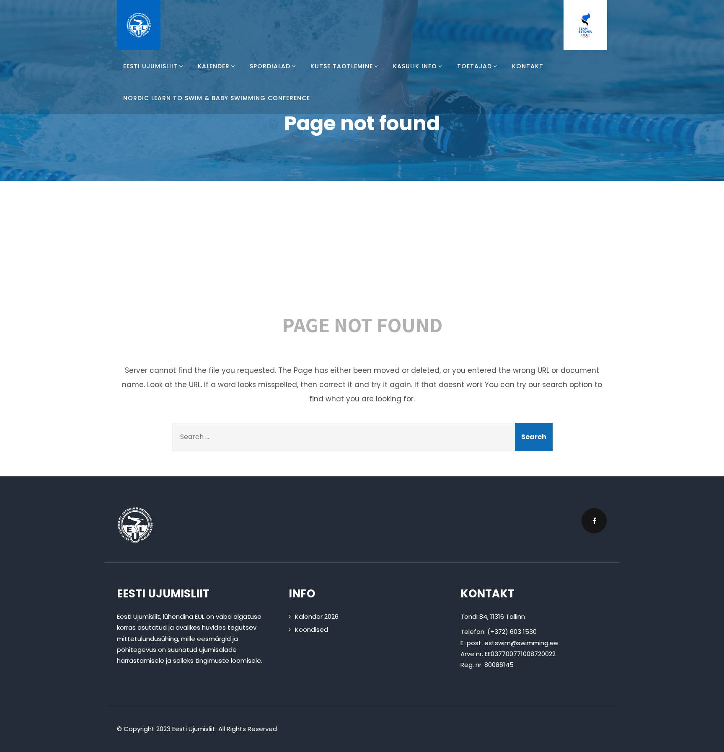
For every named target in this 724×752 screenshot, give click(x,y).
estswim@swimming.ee (521, 642)
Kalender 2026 (317, 616)
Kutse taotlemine (341, 66)
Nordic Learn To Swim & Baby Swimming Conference (216, 98)
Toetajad (474, 66)
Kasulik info (415, 66)
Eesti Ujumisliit (150, 66)
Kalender (214, 66)
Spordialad (270, 66)
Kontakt (527, 66)
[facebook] (594, 520)
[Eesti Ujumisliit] (138, 25)
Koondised (311, 629)
